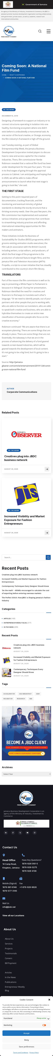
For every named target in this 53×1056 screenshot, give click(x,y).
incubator (7, 699)
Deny (26, 1040)
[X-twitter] (20, 833)
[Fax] (20, 878)
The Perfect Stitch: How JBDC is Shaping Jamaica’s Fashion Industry (26, 599)
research (21, 699)
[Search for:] (26, 557)
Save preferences (26, 1046)
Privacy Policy (34, 1052)
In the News (8, 110)
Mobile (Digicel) (9, 883)
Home (4, 75)
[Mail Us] (3, 898)
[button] (49, 999)
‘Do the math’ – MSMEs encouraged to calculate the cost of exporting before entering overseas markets (25, 591)
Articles (7, 618)
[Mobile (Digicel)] (3, 878)
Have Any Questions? (31, 860)
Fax (21, 883)
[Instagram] (35, 833)
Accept (26, 1033)
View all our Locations (13, 915)
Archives (7, 767)
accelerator (9, 694)
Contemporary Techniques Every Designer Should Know (25, 586)
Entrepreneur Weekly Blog (15, 623)
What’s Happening (17, 75)
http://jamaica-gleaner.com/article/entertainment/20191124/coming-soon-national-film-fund (26, 366)
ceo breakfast (25, 694)
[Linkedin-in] (6, 833)
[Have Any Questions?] (23, 855)
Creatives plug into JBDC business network (20, 458)
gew (38, 694)
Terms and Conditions (20, 1052)
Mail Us (5, 903)
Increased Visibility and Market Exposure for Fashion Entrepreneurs (24, 520)
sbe (30, 699)
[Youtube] (27, 833)
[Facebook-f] (13, 833)
